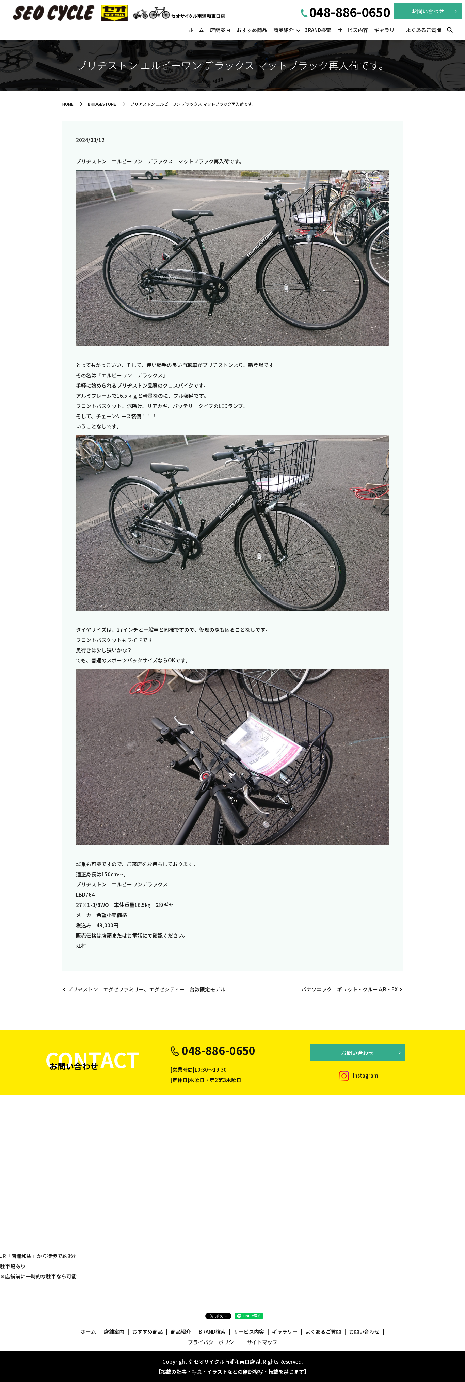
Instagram (365, 1075)
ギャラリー (387, 29)
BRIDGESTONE (102, 104)
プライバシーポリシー (213, 1342)
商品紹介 (283, 29)
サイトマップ (262, 1342)
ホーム (196, 29)
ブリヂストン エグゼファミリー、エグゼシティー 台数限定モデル (146, 989)
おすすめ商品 (252, 29)
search (450, 30)
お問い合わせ (357, 1053)
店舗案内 (220, 29)
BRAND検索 (317, 29)
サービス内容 (352, 29)
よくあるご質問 (424, 29)
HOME (68, 104)
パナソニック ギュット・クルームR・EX (349, 989)
